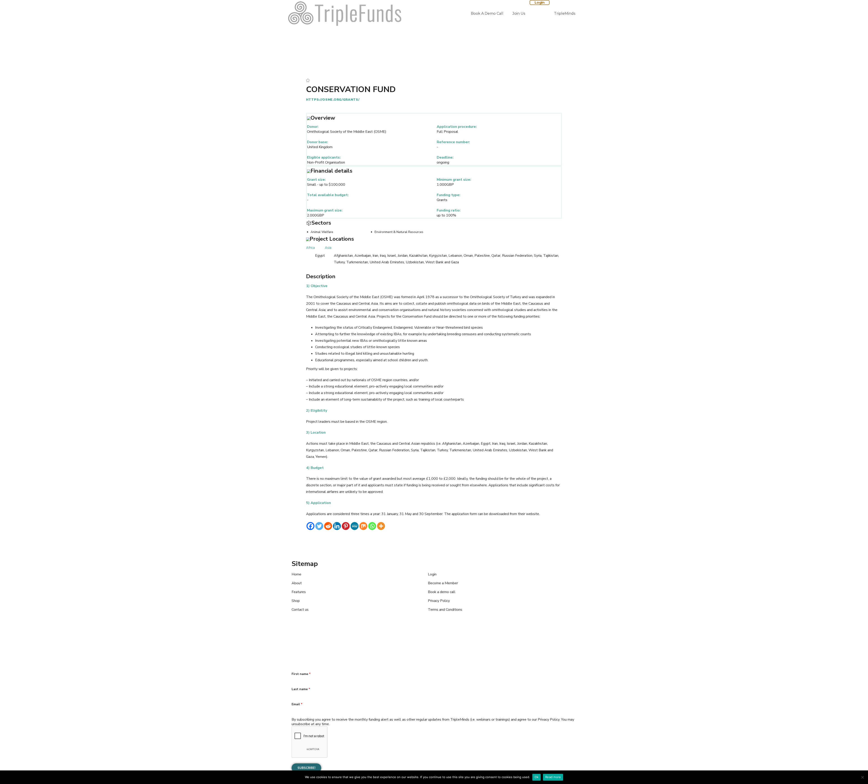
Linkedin (324, 640)
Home (296, 574)
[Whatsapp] (372, 526)
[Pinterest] (346, 526)
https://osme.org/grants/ (333, 99)
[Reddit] (328, 526)
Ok (537, 777)
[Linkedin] (337, 526)
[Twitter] (319, 526)
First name (301, 674)
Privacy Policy (439, 600)
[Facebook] (310, 526)
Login (540, 2)
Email (297, 704)
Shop (296, 600)
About (297, 583)
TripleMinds (564, 13)
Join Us (518, 13)
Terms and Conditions (445, 609)
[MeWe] (355, 526)
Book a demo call (487, 13)
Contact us (300, 609)
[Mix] (363, 526)
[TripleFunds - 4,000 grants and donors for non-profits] (344, 13)
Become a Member (443, 583)
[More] (381, 526)
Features (299, 591)
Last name (301, 689)
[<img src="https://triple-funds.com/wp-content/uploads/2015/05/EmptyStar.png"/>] (308, 80)
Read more (553, 777)
